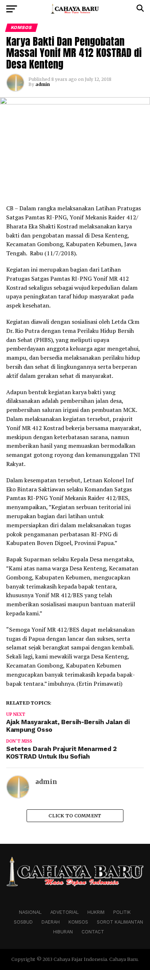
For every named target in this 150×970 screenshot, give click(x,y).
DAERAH (51, 922)
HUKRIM (95, 912)
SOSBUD (23, 922)
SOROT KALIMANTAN (120, 922)
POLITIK (122, 912)
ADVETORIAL (64, 912)
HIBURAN (63, 931)
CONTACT (93, 931)
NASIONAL (30, 912)
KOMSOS (78, 922)
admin (42, 84)
